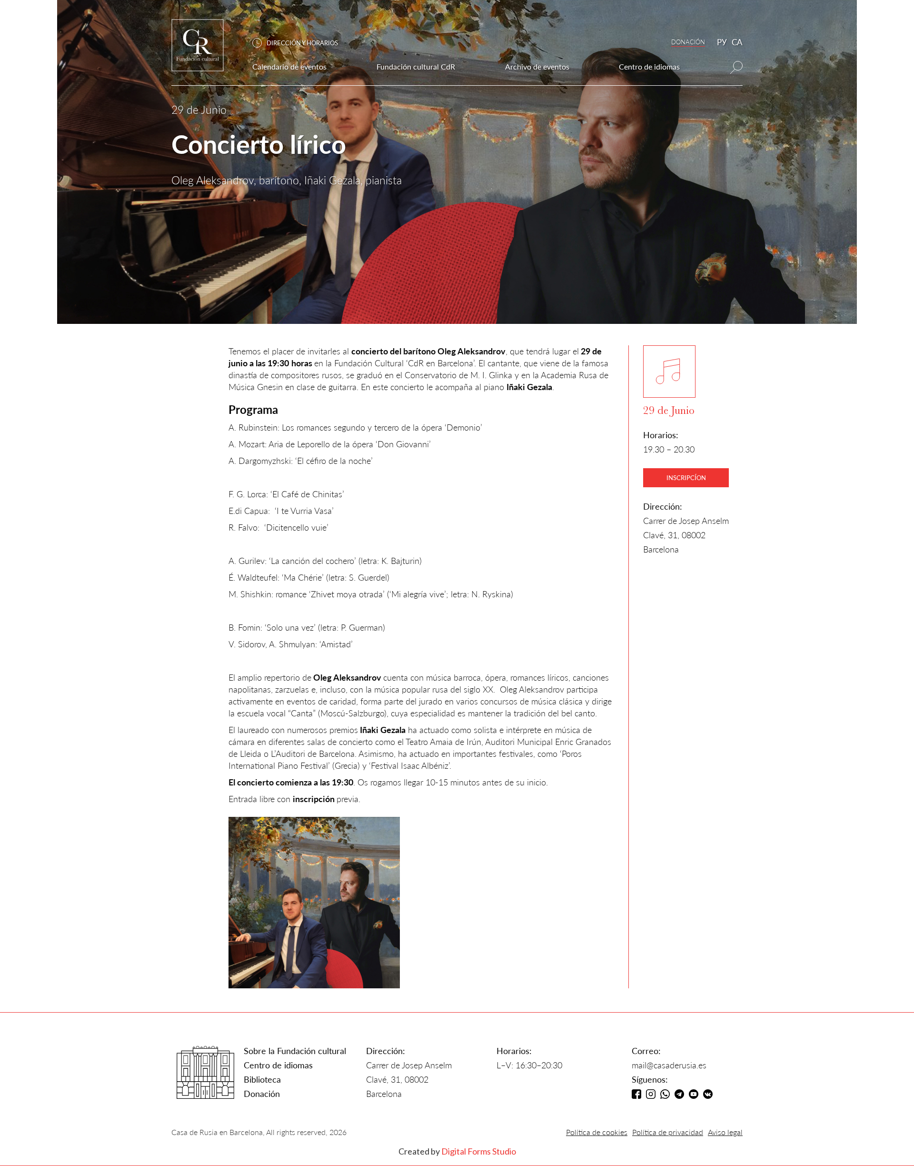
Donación (262, 1093)
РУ (722, 42)
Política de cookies (596, 1131)
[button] (300, 43)
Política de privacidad (667, 1131)
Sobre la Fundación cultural (295, 1050)
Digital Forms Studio (478, 1151)
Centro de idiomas (278, 1065)
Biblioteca (262, 1079)
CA (737, 42)
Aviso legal (725, 1131)
